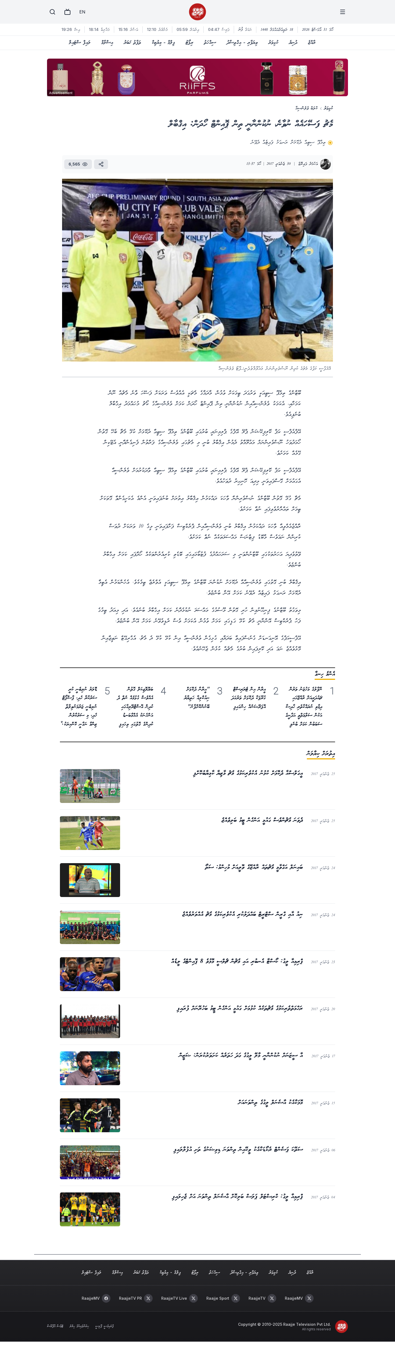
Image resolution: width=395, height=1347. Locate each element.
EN (82, 12)
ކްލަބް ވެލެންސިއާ (306, 108)
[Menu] (342, 11)
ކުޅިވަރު (273, 43)
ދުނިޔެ (293, 43)
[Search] (52, 11)
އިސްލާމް (107, 43)
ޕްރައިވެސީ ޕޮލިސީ (104, 1326)
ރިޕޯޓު (189, 43)
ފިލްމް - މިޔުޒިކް (163, 43)
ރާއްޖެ (311, 43)
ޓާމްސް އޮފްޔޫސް (55, 1326)
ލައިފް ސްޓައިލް (80, 43)
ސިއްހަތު (210, 43)
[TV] (67, 11)
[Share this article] (101, 164)
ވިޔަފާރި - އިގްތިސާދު (242, 43)
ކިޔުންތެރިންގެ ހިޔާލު (79, 1326)
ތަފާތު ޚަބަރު (132, 43)
